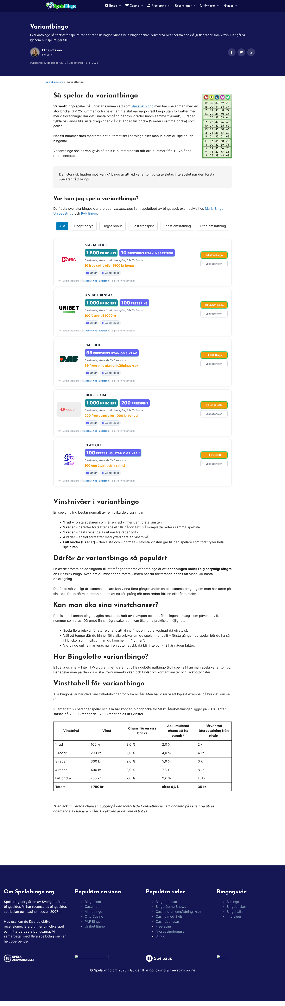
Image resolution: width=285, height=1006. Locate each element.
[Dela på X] (241, 52)
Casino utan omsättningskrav (178, 912)
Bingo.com (93, 902)
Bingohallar (235, 912)
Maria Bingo (214, 208)
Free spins (158, 5)
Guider (228, 5)
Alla (62, 226)
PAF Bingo (89, 213)
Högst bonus (113, 226)
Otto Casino (94, 916)
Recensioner (183, 5)
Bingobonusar (166, 902)
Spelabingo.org (54, 82)
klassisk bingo (142, 106)
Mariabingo (93, 912)
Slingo (160, 936)
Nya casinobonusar (171, 931)
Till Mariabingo (214, 255)
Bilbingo (233, 902)
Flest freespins (143, 226)
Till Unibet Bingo (214, 304)
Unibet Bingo (63, 213)
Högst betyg (83, 226)
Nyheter (208, 5)
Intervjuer (234, 916)
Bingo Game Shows (171, 907)
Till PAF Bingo (214, 355)
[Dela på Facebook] (232, 52)
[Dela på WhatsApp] (251, 52)
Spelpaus (104, 280)
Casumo (91, 907)
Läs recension (214, 263)
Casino (134, 5)
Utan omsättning (213, 226)
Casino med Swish (170, 916)
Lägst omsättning (177, 226)
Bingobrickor (236, 907)
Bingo (112, 5)
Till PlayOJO (214, 455)
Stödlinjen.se (90, 280)
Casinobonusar (167, 921)
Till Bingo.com (214, 404)
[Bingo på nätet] (62, 6)
